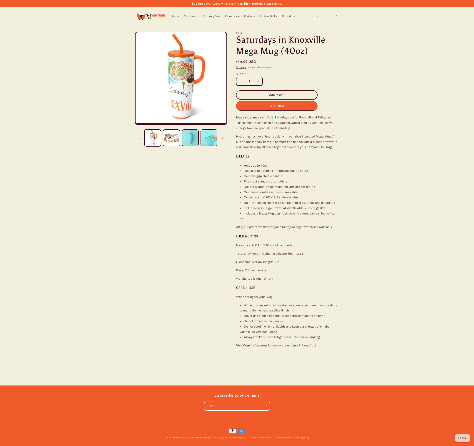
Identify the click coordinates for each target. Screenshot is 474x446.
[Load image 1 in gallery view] (152, 137)
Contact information (260, 437)
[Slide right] (223, 138)
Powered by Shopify (201, 437)
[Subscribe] (266, 406)
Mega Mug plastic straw (276, 213)
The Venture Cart (181, 437)
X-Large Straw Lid (273, 208)
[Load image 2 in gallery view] (171, 137)
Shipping (241, 67)
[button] (191, 16)
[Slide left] (139, 138)
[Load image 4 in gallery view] (209, 137)
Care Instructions (255, 345)
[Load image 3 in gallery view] (190, 137)
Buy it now (277, 105)
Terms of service (282, 437)
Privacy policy (222, 437)
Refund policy (239, 437)
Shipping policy (302, 437)
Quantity (241, 73)
